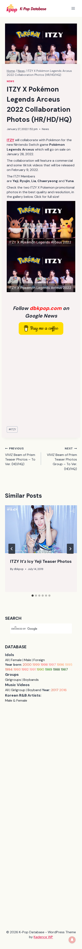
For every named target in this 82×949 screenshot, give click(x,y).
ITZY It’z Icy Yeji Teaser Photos (41, 561)
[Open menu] (73, 8)
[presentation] (41, 529)
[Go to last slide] (11, 549)
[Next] (70, 549)
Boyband (34, 690)
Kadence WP (43, 937)
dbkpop (19, 569)
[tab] (33, 596)
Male (27, 660)
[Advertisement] (41, 381)
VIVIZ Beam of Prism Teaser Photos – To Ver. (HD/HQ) (20, 456)
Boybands (31, 679)
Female (16, 660)
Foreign (39, 660)
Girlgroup (18, 690)
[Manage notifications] (72, 939)
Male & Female (16, 700)
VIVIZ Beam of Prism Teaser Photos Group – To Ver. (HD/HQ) (62, 459)
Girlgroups (13, 679)
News (10, 81)
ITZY (12, 429)
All (7, 660)
